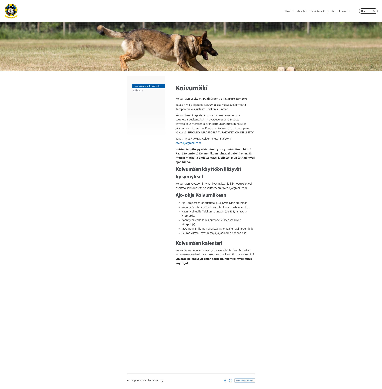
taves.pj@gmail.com (188, 143)
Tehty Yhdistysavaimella (245, 380)
